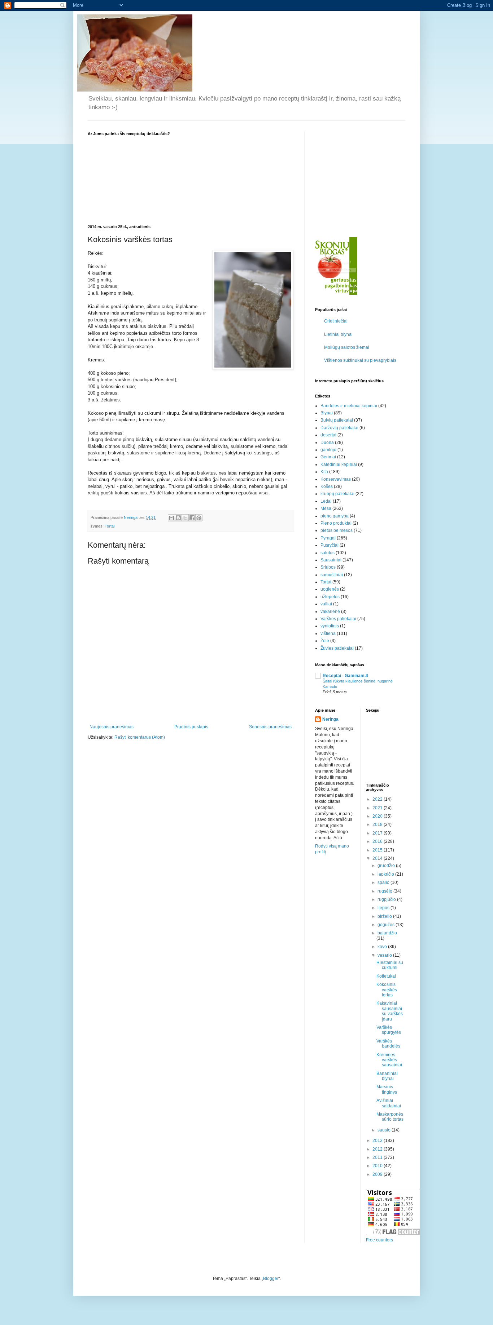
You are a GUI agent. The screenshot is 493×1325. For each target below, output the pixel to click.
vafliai (326, 603)
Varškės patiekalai (338, 618)
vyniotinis (329, 625)
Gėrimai (328, 456)
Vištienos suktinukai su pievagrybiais (360, 360)
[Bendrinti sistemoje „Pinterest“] (198, 517)
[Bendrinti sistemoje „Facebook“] (192, 517)
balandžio (387, 932)
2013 (378, 1140)
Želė (324, 640)
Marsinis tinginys (386, 1089)
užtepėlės (330, 596)
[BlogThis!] (178, 517)
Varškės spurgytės (388, 1030)
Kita (324, 471)
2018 (378, 824)
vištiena (328, 633)
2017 (378, 833)
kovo (383, 946)
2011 (378, 1157)
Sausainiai (330, 560)
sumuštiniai (331, 574)
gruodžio (387, 865)
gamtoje (328, 449)
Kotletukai (386, 976)
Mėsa (325, 508)
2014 (378, 858)
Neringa (330, 719)
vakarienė (330, 611)
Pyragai (328, 538)
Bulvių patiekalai (336, 420)
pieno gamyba (334, 516)
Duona (327, 442)
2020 (378, 816)
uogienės (329, 589)
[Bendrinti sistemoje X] (185, 517)
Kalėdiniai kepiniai (338, 464)
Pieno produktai (336, 523)
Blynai (326, 412)
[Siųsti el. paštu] (171, 517)
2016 (378, 841)
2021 (378, 807)
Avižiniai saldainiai (388, 1103)
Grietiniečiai (336, 321)
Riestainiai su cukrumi (389, 965)
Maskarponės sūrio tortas (389, 1117)
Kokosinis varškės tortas (386, 989)
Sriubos (328, 567)
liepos (384, 907)
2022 (378, 799)
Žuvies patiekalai (337, 648)
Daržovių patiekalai (339, 427)
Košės (326, 486)
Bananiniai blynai (387, 1076)
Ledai (326, 501)
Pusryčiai (329, 545)
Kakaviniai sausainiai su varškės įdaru (389, 1011)
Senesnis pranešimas (270, 726)
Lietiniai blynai (338, 334)
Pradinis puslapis (191, 726)
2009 (378, 1174)
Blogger (271, 1278)
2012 (378, 1149)
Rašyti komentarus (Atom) (139, 737)
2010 (378, 1165)
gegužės (387, 924)
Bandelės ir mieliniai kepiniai (348, 405)
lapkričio (386, 874)
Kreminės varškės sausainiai (389, 1060)
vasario (385, 955)
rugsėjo (385, 891)
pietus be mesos (336, 530)
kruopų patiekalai (337, 493)
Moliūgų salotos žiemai (346, 347)
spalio (384, 882)
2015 (378, 850)
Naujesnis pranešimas (112, 726)
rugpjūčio (387, 899)
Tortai (109, 526)
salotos (327, 552)
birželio (385, 916)
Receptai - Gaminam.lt (345, 675)
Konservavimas (335, 479)
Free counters (379, 1239)
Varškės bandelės (388, 1044)
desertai (328, 434)
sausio (385, 1130)
